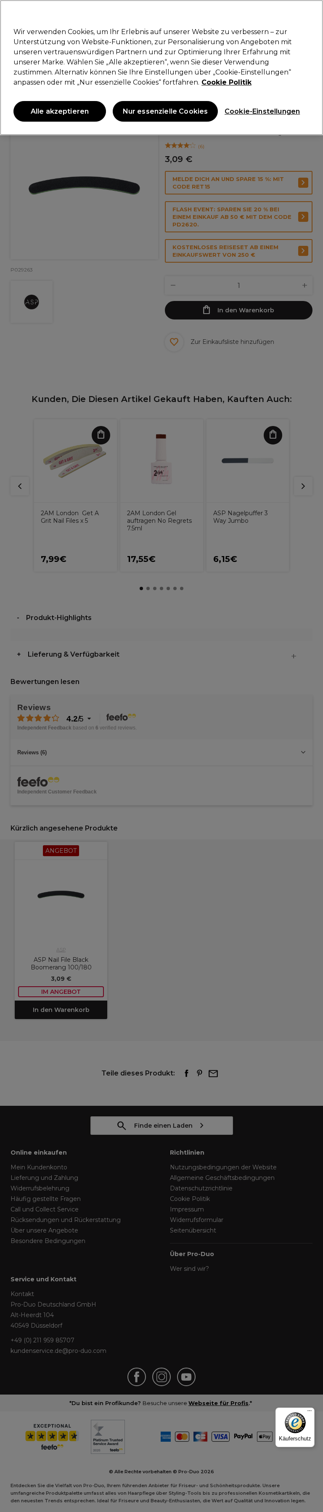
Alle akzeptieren (60, 111)
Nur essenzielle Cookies (165, 111)
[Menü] (309, 1413)
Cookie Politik (226, 82)
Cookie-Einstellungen (260, 111)
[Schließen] (309, 13)
